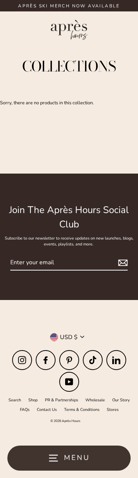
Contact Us (47, 409)
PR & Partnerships (61, 400)
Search (14, 400)
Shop (33, 400)
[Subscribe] (122, 263)
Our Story (121, 400)
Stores (112, 409)
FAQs (24, 409)
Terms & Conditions (81, 409)
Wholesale (95, 400)
